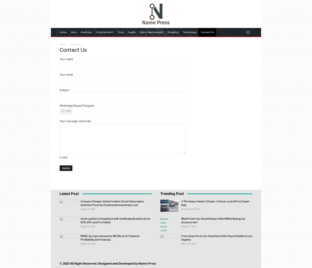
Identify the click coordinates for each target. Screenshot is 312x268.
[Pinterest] (215, 262)
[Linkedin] (206, 262)
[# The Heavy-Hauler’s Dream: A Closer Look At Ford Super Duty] (169, 206)
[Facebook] (190, 262)
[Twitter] (223, 262)
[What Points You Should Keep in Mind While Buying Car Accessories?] (165, 224)
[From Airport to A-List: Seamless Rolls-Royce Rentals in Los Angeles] (169, 240)
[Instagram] (198, 262)
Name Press (147, 263)
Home (63, 44)
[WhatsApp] (231, 262)
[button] (248, 32)
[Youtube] (239, 262)
